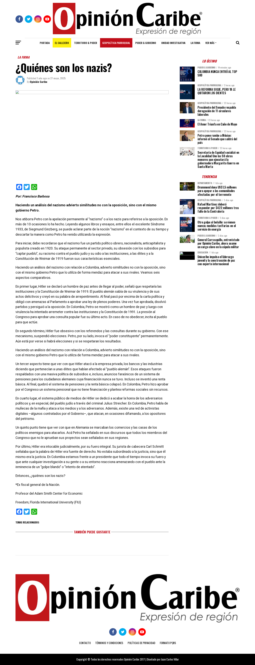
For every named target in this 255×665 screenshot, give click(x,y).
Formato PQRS (168, 643)
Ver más (209, 43)
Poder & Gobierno (145, 43)
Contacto (85, 643)
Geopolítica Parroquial (116, 43)
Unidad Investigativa (173, 43)
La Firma (195, 43)
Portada (45, 43)
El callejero (62, 43)
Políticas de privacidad (141, 643)
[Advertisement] (210, 294)
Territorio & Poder (85, 43)
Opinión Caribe (38, 82)
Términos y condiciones (109, 643)
